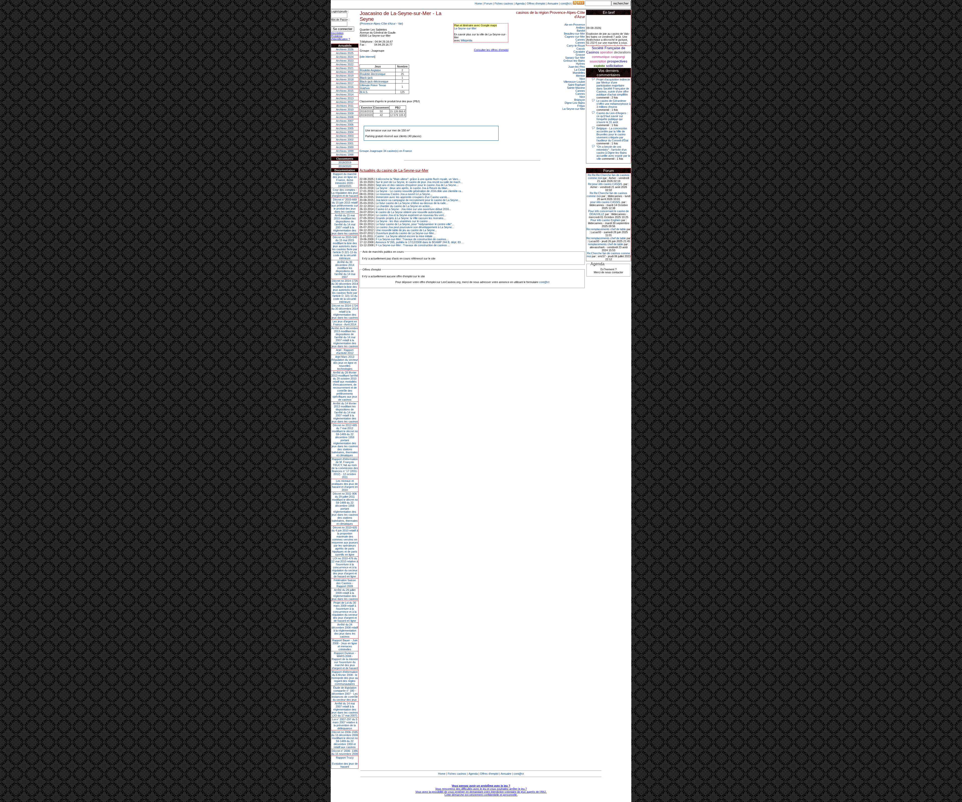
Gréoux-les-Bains (574, 60)
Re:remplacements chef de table (606, 229)
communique (601, 57)
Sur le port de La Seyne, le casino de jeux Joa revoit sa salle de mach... (419, 182)
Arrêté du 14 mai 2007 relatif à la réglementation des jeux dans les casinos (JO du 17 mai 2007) (345, 709)
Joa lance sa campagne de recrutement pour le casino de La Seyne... (418, 200)
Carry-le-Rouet (576, 45)
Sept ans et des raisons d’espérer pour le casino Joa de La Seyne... (417, 185)
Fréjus (581, 105)
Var (400, 23)
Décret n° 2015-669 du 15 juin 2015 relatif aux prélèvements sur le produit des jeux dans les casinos (344, 205)
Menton (580, 75)
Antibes (580, 27)
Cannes (580, 39)
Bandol (581, 30)
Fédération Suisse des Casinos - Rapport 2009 (345, 583)
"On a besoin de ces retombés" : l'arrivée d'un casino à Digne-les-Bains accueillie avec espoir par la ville (613, 152)
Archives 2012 (344, 102)
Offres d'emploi (536, 3)
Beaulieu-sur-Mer (574, 33)
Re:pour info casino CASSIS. (605, 184)
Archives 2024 (344, 56)
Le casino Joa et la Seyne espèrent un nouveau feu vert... (411, 215)
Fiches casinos (504, 3)
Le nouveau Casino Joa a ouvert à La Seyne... (404, 194)
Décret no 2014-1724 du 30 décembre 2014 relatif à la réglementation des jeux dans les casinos (344, 311)
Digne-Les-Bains (575, 102)
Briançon (579, 99)
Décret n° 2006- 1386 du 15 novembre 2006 (344, 752)
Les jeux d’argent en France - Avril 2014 (344, 323)
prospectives (617, 61)
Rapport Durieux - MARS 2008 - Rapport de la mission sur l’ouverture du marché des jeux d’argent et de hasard (345, 661)
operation (606, 52)
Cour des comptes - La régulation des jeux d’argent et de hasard (344, 192)
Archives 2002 (344, 139)
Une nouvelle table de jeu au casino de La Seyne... (406, 230)
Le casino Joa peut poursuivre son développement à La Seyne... (415, 227)
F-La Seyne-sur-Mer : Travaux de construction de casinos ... (413, 245)
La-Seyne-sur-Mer (465, 28)
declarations (622, 52)
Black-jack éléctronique (374, 81)
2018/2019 (344, 162)
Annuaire (552, 3)
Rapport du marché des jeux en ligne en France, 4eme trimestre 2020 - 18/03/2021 (345, 180)
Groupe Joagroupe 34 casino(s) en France (385, 150)
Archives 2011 (344, 105)
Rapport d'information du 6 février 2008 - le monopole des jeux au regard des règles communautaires (344, 677)
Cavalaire (579, 51)
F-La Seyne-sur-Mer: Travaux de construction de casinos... (412, 239)
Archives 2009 (344, 113)
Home (478, 3)
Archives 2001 (344, 143)
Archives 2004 (344, 132)
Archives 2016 (344, 86)
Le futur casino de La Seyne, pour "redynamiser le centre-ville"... (415, 224)
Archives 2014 (344, 94)
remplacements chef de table (605, 244)
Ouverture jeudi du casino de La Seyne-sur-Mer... (406, 233)
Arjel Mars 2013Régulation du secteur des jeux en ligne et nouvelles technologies (344, 362)
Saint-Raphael (576, 84)
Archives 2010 (344, 109)
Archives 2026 (344, 49)
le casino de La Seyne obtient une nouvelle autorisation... (410, 212)
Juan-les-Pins (576, 66)
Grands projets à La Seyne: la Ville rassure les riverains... (411, 218)
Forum (488, 3)
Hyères (580, 63)
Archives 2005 (344, 128)
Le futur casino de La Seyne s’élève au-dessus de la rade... (412, 203)
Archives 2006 (344, 124)
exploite (599, 66)
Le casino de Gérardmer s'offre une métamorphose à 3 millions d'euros (613, 103)
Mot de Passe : (340, 19)
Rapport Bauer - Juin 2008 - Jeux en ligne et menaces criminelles (344, 645)
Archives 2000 (344, 147)
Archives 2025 (344, 53)
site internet (367, 56)
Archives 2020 (344, 71)
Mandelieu (579, 72)
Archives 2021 (344, 68)
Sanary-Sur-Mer (575, 57)
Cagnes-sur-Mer (575, 36)
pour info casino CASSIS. (605, 202)
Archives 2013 (344, 98)
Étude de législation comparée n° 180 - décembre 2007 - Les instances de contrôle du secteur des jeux (345, 693)
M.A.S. (364, 92)
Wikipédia (466, 40)
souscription (598, 61)
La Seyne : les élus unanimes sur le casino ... (403, 221)
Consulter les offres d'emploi (491, 49)
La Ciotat (579, 69)
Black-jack (366, 77)
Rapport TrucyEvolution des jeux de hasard (345, 762)
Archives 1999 (344, 150)
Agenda (520, 3)
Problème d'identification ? (340, 38)
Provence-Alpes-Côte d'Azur (378, 23)
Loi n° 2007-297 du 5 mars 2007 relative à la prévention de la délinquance (344, 724)
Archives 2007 (344, 120)
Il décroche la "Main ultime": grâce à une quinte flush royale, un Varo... (418, 179)
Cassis (580, 48)
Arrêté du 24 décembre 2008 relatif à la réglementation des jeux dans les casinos (345, 630)
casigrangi (618, 57)
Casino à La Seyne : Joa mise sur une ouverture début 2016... (413, 209)
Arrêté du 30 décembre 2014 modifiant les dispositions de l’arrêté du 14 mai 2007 (344, 269)
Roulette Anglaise (370, 70)
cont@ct (565, 3)
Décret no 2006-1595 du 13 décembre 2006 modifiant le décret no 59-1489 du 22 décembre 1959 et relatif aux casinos (344, 740)
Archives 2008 (344, 117)
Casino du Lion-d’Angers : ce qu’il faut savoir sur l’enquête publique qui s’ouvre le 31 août (612, 118)
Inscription (337, 33)
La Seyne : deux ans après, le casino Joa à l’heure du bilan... (412, 188)
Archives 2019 (344, 75)
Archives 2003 (344, 135)
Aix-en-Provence (574, 24)
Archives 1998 (344, 154)
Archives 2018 (344, 79)
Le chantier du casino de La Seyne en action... (404, 206)
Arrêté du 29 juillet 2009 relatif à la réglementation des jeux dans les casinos (345, 594)
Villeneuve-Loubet (574, 81)
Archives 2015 (344, 90)
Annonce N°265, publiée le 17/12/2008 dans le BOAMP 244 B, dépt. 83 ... (420, 242)
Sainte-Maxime (576, 87)
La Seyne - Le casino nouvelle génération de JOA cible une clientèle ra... (419, 191)
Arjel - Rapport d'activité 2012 (344, 351)
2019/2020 (344, 166)
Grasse (580, 54)
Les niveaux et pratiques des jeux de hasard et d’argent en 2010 (345, 485)
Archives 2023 (344, 60)
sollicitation (614, 66)
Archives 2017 (344, 83)
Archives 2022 (344, 64)
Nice (582, 78)
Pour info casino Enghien (605, 220)
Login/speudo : (340, 11)
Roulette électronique (373, 73)
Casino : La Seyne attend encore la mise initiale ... (405, 236)
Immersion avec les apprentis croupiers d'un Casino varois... (412, 197)
